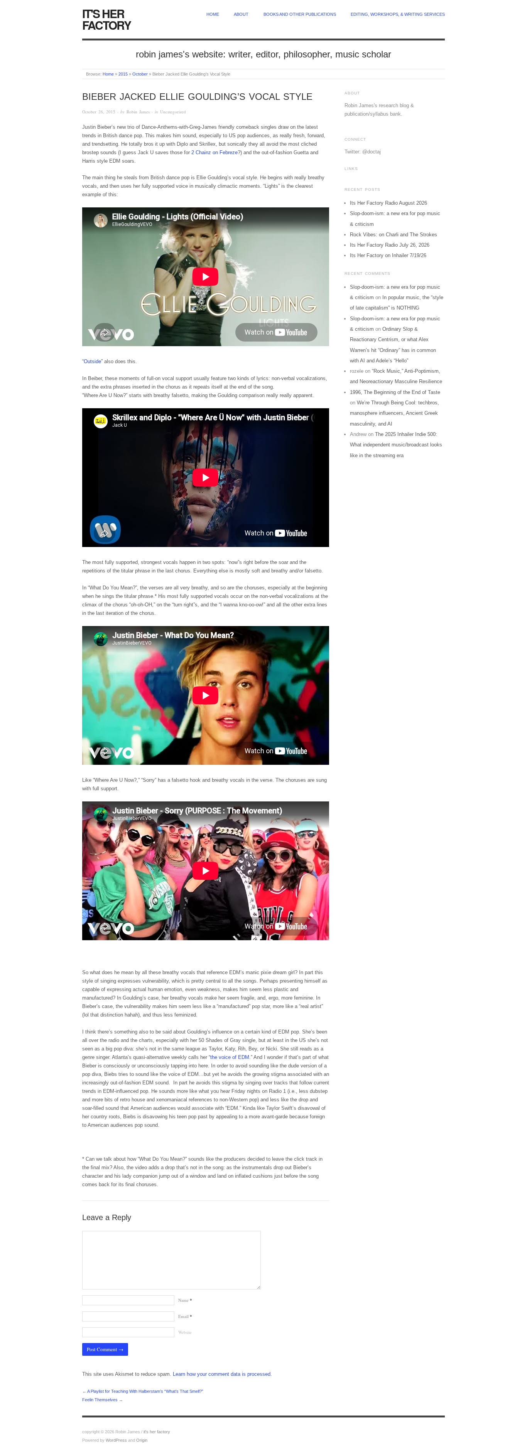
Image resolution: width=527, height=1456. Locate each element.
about (241, 14)
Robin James (138, 111)
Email (185, 1316)
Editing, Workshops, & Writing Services (398, 14)
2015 (123, 74)
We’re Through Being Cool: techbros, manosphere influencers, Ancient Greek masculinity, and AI (394, 413)
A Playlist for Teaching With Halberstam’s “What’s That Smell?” (145, 1391)
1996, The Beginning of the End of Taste (395, 392)
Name (185, 1300)
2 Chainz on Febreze (214, 152)
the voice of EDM (229, 1057)
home (212, 14)
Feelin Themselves (100, 1399)
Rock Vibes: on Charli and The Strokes (393, 234)
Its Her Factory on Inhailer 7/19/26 (388, 255)
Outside (92, 361)
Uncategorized (173, 111)
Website (185, 1332)
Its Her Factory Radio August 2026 (388, 203)
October (140, 74)
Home (108, 74)
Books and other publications (300, 14)
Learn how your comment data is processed (221, 1374)
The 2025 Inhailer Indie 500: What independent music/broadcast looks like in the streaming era (396, 444)
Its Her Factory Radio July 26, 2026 (389, 245)
